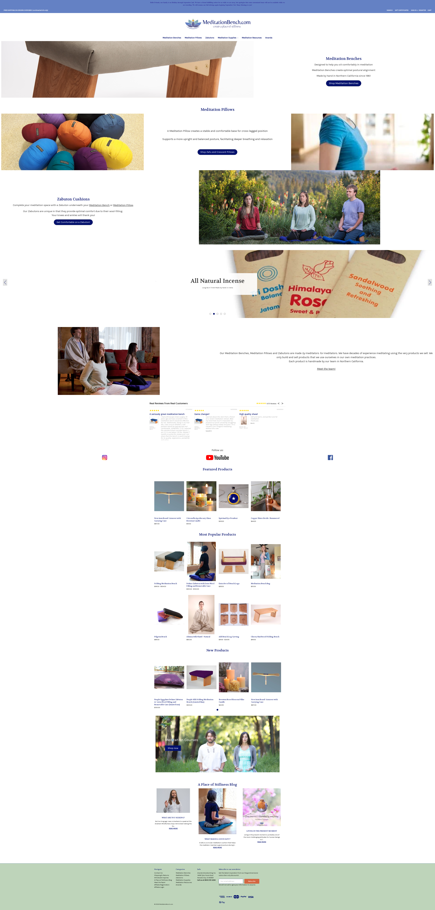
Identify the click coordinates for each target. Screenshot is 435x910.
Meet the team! (326, 368)
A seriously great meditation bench (167, 414)
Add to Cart (169, 498)
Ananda (268, 37)
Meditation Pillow (123, 205)
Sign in (413, 10)
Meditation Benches (172, 37)
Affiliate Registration (161, 885)
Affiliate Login (159, 887)
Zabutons (209, 37)
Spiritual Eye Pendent (228, 518)
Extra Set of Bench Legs (229, 583)
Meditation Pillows (193, 37)
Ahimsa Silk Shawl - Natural (243, 427)
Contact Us (158, 873)
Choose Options (169, 563)
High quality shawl (248, 414)
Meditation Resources (252, 37)
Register (422, 10)
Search (390, 10)
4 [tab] (221, 314)
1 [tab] (210, 314)
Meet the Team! (159, 882)
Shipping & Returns (161, 875)
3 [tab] (217, 314)
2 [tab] (214, 314)
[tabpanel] (217, 284)
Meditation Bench (99, 205)
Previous (5, 282)
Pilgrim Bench (160, 637)
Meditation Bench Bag (260, 583)
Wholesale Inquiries (161, 878)
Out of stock (201, 498)
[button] (127, 69)
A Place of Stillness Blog (163, 880)
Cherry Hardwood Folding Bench (265, 637)
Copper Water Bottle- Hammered (265, 518)
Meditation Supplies (227, 37)
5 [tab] (225, 314)
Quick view (169, 675)
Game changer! (201, 414)
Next (430, 282)
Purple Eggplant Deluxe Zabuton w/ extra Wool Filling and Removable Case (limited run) (168, 702)
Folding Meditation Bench (152, 428)
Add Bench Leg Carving (229, 637)
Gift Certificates (401, 10)
